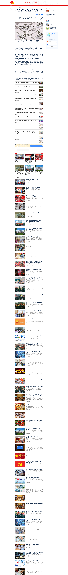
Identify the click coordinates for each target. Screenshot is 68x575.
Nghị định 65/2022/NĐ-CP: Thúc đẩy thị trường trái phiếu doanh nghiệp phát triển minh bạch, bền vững (27, 109)
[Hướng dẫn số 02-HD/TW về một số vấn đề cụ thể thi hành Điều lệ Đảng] (20, 464)
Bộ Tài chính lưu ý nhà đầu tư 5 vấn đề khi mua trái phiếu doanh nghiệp (26, 120)
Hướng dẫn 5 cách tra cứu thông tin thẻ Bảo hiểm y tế (34, 335)
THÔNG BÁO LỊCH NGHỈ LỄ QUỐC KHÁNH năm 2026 (34, 420)
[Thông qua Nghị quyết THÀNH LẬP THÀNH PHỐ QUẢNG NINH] (20, 498)
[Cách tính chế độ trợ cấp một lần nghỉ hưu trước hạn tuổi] (20, 514)
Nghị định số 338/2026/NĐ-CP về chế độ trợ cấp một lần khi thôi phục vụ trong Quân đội (39, 173)
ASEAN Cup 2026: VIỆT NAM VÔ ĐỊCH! (19, 161)
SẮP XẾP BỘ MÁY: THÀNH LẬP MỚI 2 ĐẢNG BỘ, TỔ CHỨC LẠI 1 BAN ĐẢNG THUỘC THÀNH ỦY (29, 162)
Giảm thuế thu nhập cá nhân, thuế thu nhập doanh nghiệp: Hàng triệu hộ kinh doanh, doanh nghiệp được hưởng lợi (34, 395)
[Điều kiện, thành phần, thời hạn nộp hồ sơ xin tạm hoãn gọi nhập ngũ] (20, 321)
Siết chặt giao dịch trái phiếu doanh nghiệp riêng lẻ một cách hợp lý (25, 127)
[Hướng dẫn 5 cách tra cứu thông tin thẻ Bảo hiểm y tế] (20, 338)
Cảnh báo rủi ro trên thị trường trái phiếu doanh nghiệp (23, 124)
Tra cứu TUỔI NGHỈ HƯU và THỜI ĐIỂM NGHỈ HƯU (34, 469)
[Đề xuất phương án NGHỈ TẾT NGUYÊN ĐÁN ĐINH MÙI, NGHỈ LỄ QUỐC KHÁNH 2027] (20, 406)
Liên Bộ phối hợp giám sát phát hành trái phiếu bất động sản (24, 86)
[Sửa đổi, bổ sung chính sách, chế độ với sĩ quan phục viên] (20, 305)
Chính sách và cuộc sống (18, 7)
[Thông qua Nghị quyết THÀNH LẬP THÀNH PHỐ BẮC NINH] (20, 506)
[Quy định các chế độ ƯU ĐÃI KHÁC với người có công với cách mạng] (20, 389)
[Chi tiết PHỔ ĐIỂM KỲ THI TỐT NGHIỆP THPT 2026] (47, 28)
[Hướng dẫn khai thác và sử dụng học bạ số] (20, 239)
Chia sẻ (42, 14)
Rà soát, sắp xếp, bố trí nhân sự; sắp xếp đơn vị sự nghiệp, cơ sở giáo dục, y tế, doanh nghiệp (29, 173)
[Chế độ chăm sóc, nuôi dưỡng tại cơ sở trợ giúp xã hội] (20, 530)
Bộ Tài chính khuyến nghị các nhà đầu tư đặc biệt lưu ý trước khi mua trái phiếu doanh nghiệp (26, 137)
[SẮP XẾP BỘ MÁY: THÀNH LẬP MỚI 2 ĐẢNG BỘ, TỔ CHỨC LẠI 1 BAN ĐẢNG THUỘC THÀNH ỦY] (29, 157)
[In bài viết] (11, 11)
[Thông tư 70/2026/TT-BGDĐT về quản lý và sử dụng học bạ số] (20, 256)
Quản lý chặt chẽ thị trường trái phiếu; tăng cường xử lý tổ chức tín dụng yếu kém (27, 83)
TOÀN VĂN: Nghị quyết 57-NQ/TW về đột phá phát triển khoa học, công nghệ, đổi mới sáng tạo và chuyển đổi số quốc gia (53, 16)
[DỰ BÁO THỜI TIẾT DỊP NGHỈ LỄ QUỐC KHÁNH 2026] (20, 456)
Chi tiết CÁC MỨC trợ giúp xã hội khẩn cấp (32, 544)
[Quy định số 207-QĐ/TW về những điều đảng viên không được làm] (20, 439)
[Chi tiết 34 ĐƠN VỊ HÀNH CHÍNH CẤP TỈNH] (47, 21)
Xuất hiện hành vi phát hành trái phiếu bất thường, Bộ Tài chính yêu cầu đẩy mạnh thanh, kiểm (26, 141)
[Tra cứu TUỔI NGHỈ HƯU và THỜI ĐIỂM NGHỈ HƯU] (47, 24)
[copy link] (11, 10)
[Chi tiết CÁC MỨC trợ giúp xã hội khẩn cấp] (20, 547)
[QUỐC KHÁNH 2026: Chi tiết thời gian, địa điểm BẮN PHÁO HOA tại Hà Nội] (20, 272)
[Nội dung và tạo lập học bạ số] (20, 247)
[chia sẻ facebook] (11, 8)
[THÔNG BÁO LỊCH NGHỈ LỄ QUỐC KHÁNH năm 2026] (20, 423)
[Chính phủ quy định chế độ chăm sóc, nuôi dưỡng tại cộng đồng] (20, 539)
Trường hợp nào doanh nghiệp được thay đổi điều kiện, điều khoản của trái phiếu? (26, 117)
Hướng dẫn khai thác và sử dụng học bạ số (32, 236)
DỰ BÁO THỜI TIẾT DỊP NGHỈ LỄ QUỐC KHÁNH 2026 (34, 453)
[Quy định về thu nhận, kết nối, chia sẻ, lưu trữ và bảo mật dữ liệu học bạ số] (20, 206)
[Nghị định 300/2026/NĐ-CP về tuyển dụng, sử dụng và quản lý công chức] (20, 362)
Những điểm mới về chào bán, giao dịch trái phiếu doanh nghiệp (25, 112)
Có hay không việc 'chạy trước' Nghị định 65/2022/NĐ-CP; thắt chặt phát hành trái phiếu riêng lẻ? (26, 95)
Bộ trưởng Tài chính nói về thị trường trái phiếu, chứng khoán (24, 90)
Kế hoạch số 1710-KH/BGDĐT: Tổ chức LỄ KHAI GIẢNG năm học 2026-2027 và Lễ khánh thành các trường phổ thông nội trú (34, 379)
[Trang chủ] (12, 2)
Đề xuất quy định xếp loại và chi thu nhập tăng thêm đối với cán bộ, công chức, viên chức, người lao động (19, 173)
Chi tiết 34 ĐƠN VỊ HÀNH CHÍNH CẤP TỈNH (32, 477)
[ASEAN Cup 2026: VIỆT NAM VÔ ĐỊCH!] (19, 157)
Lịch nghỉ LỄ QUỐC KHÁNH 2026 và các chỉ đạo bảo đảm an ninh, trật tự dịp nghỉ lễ (53, 11)
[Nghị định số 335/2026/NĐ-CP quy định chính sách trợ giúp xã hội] (20, 431)
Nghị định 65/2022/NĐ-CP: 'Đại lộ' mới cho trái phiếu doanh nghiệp (25, 98)
